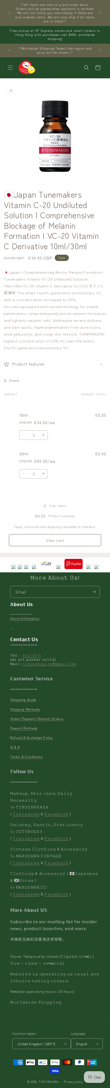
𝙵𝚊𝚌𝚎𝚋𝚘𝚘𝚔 (56, 813)
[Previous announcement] (9, 12)
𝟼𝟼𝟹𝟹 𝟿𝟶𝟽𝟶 (31, 655)
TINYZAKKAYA (49, 1082)
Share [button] (14, 380)
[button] (10, 67)
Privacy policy (73, 1082)
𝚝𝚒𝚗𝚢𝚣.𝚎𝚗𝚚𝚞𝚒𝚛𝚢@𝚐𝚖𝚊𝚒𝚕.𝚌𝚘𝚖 (49, 663)
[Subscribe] (94, 592)
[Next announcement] (100, 12)
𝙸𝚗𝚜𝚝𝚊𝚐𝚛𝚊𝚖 (26, 813)
